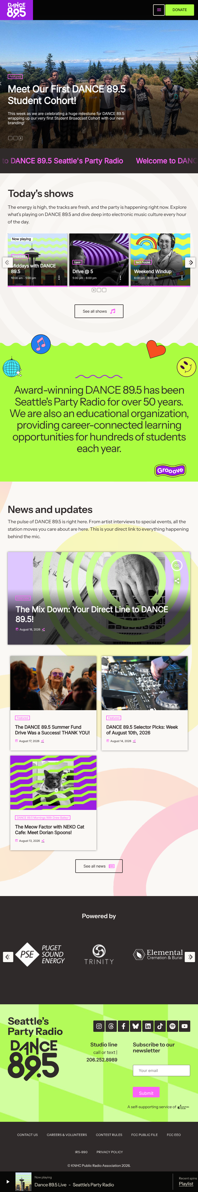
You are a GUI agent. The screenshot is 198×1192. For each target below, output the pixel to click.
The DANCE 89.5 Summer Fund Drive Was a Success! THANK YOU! (67, 89)
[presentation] (7, 263)
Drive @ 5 (82, 271)
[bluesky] (135, 1026)
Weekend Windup (152, 271)
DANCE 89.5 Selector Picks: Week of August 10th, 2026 (142, 730)
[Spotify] (172, 1026)
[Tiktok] (160, 1026)
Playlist (186, 1184)
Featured (15, 65)
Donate (179, 10)
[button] (10, 138)
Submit (146, 1093)
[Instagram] (99, 1026)
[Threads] (111, 1026)
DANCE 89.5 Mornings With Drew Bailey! (42, 817)
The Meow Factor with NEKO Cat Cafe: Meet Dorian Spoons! (49, 829)
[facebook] (123, 1026)
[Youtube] (184, 1026)
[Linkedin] (148, 1026)
